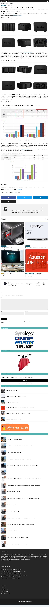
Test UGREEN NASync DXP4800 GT (14, 452)
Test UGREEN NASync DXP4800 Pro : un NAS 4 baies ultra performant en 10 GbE (23, 465)
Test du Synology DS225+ (12, 504)
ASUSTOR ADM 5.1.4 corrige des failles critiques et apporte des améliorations (36, 276)
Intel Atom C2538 (28, 52)
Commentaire (3, 297)
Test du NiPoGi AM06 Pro (12, 530)
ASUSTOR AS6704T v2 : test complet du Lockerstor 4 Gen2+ (19, 459)
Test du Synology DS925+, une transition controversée (17, 537)
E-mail (26, 311)
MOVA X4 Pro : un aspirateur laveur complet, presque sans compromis (20, 524)
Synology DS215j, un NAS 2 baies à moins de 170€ (34, 284)
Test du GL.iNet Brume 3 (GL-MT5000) (13, 419)
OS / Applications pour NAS (30, 273)
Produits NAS (3, 5)
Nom (2, 311)
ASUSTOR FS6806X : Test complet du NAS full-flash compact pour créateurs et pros (23, 498)
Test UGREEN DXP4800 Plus (13, 511)
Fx (11, 208)
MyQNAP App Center (5, 593)
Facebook (42, 557)
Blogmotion (3, 587)
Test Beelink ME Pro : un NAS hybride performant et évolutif (18, 472)
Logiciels (2, 273)
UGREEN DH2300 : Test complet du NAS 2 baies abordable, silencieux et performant (23, 485)
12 (11, 273)
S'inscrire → (24, 380)
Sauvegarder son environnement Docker (8, 275)
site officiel (20, 189)
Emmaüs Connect (4, 589)
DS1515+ (7, 192)
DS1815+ (11, 192)
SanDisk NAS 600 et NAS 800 (6, 247)
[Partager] (8, 197)
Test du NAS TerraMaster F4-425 (13, 491)
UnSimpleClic (4, 595)
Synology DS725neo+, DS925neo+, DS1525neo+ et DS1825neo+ (18, 413)
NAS (15, 192)
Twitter (35, 557)
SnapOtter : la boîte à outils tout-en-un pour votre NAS (15, 571)
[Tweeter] (24, 197)
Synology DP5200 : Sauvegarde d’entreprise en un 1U (35, 247)
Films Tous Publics (4, 591)
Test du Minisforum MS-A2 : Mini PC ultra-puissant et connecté (19, 446)
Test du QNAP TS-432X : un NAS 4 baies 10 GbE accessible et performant (21, 517)
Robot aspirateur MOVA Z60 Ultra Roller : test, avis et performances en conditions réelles (24, 478)
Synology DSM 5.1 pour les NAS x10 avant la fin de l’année (15, 284)
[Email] (8, 201)
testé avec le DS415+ (26, 149)
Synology (19, 192)
